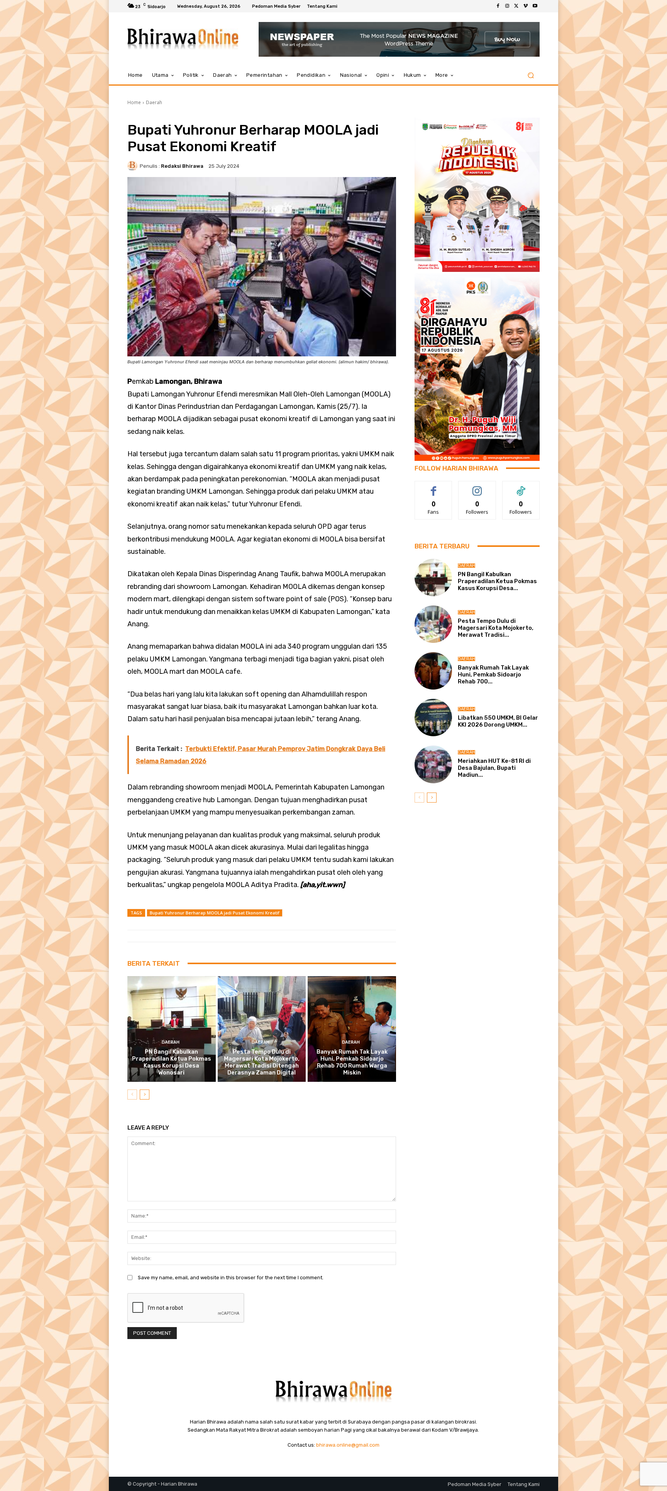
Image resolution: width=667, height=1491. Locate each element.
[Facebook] (498, 6)
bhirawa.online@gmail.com (347, 1445)
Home (134, 102)
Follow (477, 487)
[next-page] (144, 1095)
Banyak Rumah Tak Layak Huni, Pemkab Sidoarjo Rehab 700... (493, 674)
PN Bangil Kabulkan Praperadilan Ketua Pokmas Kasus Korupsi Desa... (497, 581)
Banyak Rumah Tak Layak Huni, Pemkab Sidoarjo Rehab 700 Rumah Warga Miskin (352, 1062)
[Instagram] (507, 6)
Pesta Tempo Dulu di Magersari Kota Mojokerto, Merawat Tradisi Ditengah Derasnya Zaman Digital (262, 1062)
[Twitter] (516, 6)
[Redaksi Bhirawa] (133, 166)
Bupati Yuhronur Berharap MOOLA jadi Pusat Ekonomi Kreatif (214, 913)
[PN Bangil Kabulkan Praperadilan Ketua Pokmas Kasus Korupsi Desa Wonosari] (171, 1029)
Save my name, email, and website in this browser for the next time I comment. (230, 1277)
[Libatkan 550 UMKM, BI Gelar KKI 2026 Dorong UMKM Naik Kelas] (433, 717)
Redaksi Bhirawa (182, 166)
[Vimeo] (525, 6)
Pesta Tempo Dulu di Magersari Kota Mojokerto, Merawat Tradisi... (495, 627)
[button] (530, 75)
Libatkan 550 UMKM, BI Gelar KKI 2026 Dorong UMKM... (498, 721)
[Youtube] (535, 6)
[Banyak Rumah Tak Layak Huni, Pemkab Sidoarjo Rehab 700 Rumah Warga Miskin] (352, 1029)
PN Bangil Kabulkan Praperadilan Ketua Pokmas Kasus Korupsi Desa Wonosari (171, 1062)
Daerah (154, 102)
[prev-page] (132, 1095)
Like (433, 487)
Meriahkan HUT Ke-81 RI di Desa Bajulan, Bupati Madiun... (494, 767)
